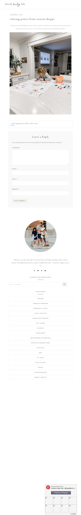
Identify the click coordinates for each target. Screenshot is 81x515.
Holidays (40, 328)
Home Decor (40, 333)
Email (15, 179)
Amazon (40, 298)
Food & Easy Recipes (41, 318)
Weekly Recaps (40, 377)
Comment (16, 147)
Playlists (40, 347)
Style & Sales (40, 362)
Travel (40, 367)
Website (15, 189)
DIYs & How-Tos (41, 313)
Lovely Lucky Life (15, 4)
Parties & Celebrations (40, 343)
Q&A (40, 352)
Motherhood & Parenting (40, 338)
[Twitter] (38, 270)
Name (15, 169)
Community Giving (40, 308)
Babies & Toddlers (40, 303)
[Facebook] (35, 270)
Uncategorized (40, 372)
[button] (75, 3)
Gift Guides (40, 323)
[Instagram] (46, 270)
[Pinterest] (42, 270)
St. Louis (40, 357)
